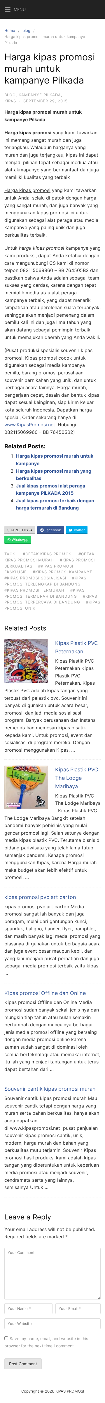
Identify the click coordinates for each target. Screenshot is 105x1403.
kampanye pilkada (40, 95)
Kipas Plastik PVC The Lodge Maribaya (76, 777)
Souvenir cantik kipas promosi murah (50, 1089)
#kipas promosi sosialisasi (35, 578)
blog (26, 30)
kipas (10, 101)
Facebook (52, 530)
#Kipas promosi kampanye (62, 572)
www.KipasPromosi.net (29, 424)
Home (9, 30)
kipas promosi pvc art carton (40, 897)
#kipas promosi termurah (34, 590)
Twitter (78, 530)
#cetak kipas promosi (48, 554)
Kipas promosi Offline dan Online (45, 993)
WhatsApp (19, 539)
